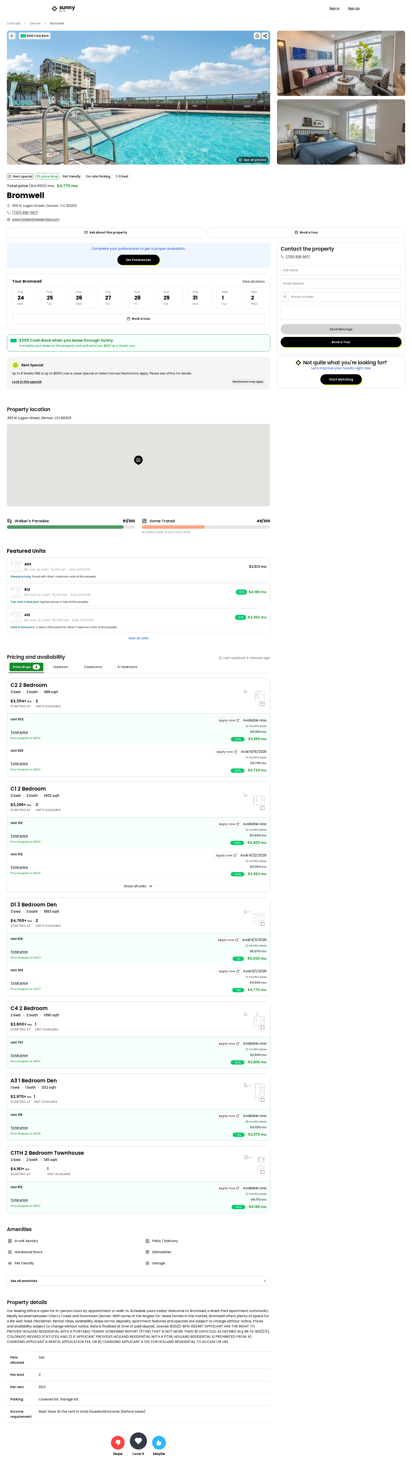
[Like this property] (159, 1443)
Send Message (341, 329)
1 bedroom (60, 667)
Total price (19, 732)
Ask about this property (108, 232)
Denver (35, 23)
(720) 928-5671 (25, 212)
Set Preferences (138, 260)
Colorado (14, 23)
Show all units (135, 886)
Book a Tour (341, 342)
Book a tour (309, 232)
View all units (138, 638)
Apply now (227, 720)
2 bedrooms (93, 667)
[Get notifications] (257, 35)
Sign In (334, 8)
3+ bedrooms (127, 667)
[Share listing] (265, 35)
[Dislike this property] (118, 1443)
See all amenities (24, 1281)
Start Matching (341, 379)
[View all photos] (138, 98)
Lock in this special (27, 382)
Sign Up (354, 8)
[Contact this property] (138, 1441)
